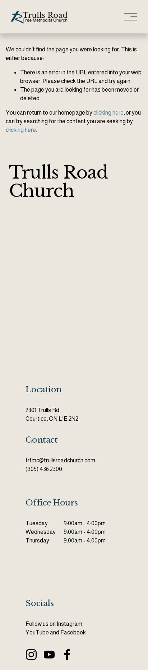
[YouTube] (49, 654)
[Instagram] (31, 654)
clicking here (108, 113)
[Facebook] (67, 654)
